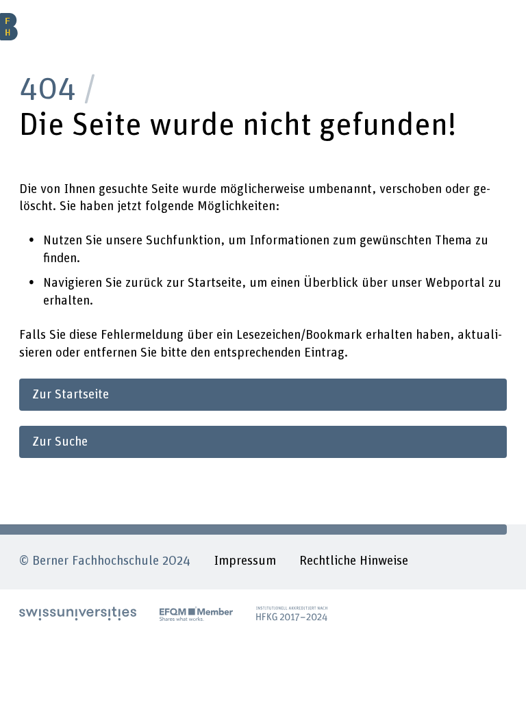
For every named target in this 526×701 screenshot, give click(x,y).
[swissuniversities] (77, 614)
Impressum (245, 561)
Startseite (215, 283)
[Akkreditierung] (292, 614)
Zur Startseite (70, 394)
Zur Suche (60, 441)
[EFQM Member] (196, 614)
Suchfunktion (183, 240)
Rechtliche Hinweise (353, 561)
